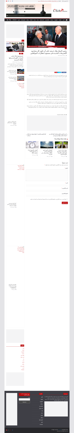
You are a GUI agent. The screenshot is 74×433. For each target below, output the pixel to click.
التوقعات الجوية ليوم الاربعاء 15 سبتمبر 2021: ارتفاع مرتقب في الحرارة (46, 152)
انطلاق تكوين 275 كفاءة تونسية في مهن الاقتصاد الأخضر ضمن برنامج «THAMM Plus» (12, 286)
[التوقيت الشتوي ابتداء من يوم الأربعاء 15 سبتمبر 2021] (32, 142)
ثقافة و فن (47, 19)
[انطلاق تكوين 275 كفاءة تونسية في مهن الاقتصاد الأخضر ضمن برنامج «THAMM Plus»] (20, 287)
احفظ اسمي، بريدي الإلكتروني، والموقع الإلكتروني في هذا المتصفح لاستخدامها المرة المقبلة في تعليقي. (48, 199)
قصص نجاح (23, 19)
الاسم (66, 183)
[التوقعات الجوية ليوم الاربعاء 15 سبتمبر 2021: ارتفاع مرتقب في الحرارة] (46, 142)
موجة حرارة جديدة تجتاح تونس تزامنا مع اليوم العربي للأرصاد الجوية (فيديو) (62, 152)
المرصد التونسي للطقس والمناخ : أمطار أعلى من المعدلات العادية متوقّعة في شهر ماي (58, 134)
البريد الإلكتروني (64, 188)
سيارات (52, 19)
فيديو (19, 19)
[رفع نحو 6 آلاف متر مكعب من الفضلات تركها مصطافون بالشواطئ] (20, 123)
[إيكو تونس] (66, 20)
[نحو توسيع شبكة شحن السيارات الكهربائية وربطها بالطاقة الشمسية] (15, 47)
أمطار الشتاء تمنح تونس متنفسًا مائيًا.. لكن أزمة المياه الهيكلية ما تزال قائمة (11, 204)
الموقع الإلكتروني (65, 193)
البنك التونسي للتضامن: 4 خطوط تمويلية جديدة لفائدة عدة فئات (36, 134)
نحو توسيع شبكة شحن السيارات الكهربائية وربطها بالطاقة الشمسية (16, 58)
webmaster (59, 55)
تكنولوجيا (56, 19)
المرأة (31, 19)
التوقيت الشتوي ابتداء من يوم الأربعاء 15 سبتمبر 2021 (33, 151)
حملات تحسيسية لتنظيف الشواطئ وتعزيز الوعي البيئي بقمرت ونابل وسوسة (11, 71)
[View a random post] (7, 20)
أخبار (63, 19)
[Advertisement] (47, 64)
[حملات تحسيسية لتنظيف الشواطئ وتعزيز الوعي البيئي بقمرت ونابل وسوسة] (20, 72)
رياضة (28, 19)
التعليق (66, 168)
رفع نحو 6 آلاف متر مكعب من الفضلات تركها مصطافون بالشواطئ (11, 122)
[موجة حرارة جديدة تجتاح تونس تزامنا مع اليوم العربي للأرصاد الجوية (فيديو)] (61, 142)
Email (29, 397)
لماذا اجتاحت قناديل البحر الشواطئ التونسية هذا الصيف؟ (12, 78)
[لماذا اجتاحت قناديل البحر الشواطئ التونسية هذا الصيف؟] (20, 79)
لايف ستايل (42, 19)
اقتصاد (60, 19)
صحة (35, 19)
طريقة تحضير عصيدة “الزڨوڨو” (53, 1)
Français (14, 19)
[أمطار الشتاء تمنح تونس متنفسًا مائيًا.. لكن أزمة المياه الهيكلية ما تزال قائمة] (20, 205)
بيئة (37, 19)
